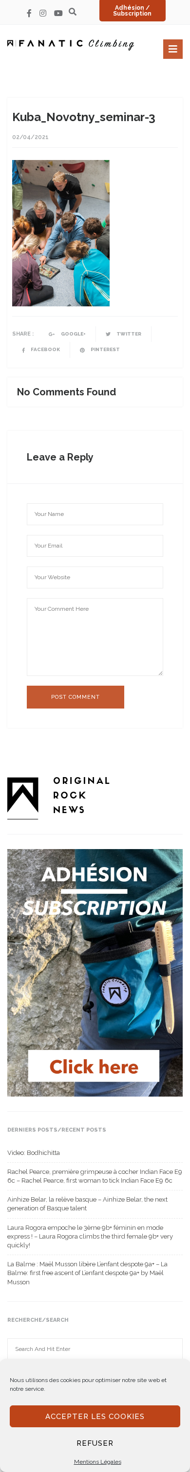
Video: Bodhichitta (33, 1152)
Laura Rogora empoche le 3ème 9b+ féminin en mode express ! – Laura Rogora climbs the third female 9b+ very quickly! (90, 1236)
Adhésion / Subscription (132, 10)
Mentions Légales (97, 1462)
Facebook (45, 349)
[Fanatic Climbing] (70, 45)
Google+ (73, 334)
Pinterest (105, 349)
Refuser (95, 1443)
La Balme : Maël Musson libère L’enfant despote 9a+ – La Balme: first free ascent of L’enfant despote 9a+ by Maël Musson (87, 1272)
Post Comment (75, 697)
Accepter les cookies (95, 1416)
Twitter (128, 334)
